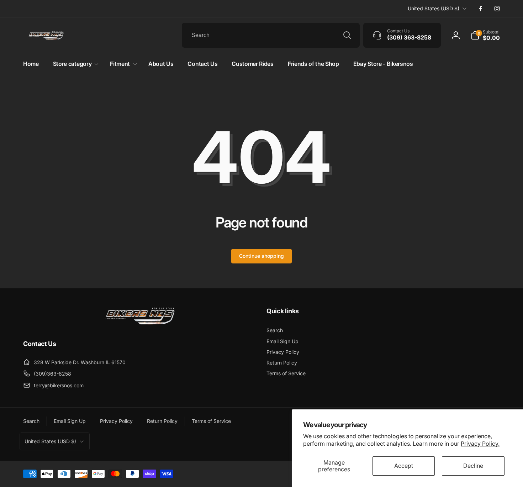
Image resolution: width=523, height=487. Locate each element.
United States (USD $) (433, 8)
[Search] (347, 35)
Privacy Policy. (480, 443)
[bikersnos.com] (139, 324)
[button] (485, 35)
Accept (403, 465)
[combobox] (271, 35)
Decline (473, 465)
